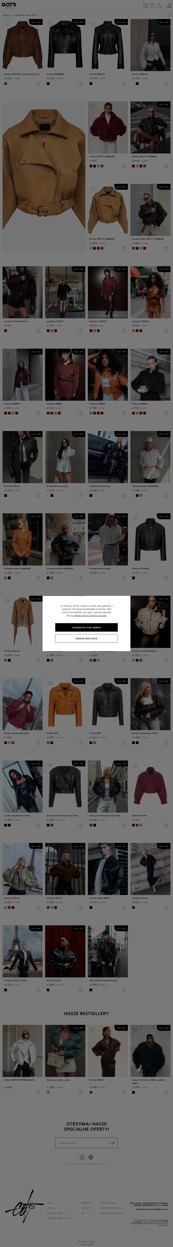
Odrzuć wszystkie (86, 638)
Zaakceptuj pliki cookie (86, 627)
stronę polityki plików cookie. (90, 616)
